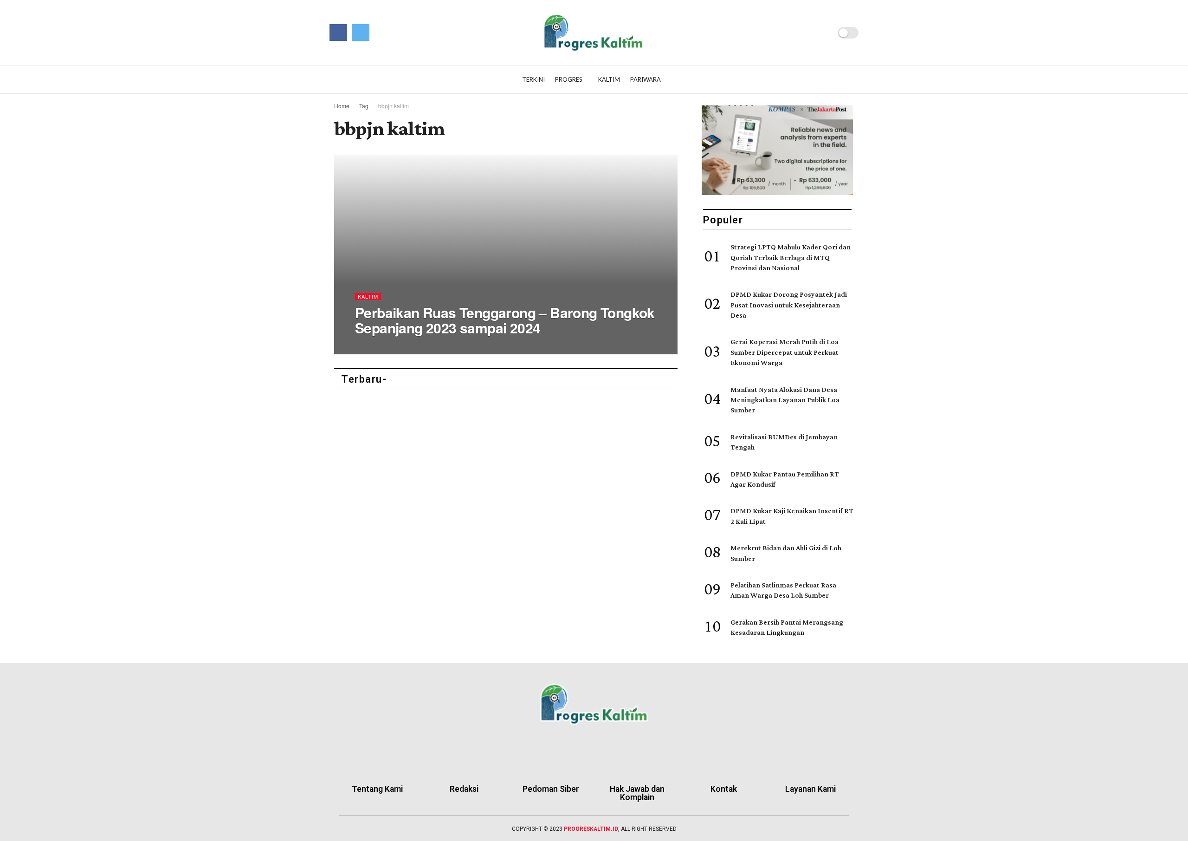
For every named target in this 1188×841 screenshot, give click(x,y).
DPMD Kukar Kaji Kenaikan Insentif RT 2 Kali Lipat (791, 516)
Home (341, 106)
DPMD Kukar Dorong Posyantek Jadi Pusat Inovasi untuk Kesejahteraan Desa (788, 305)
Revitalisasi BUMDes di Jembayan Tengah (784, 442)
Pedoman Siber (551, 789)
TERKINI (533, 79)
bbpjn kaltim (393, 106)
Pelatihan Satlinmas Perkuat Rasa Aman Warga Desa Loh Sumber (783, 590)
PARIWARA (645, 79)
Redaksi (464, 789)
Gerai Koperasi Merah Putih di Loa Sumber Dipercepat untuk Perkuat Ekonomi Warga (784, 352)
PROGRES (568, 79)
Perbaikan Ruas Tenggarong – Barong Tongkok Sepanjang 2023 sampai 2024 (505, 320)
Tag (363, 106)
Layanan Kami (810, 789)
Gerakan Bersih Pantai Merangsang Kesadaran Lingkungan (786, 627)
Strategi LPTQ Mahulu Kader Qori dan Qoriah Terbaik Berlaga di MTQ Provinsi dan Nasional (790, 258)
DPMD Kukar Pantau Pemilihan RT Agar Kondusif (784, 479)
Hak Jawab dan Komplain (637, 793)
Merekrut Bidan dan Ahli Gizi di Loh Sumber (785, 553)
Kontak (723, 789)
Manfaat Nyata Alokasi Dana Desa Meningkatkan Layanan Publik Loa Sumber (784, 400)
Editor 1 (375, 346)
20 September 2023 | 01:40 (430, 346)
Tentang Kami (377, 789)
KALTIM (609, 79)
